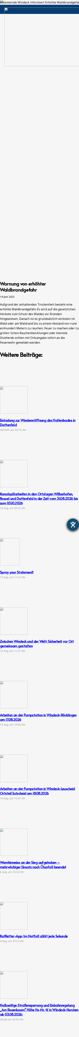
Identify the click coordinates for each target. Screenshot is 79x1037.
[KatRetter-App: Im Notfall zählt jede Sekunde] (14, 928)
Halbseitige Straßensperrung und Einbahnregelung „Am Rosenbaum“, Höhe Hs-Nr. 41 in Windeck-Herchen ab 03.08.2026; (39, 1010)
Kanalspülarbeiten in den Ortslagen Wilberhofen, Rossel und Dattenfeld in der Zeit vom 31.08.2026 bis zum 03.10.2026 (39, 498)
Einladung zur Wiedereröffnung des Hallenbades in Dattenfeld (37, 422)
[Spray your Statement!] (9, 564)
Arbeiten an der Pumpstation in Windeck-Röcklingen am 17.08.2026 (38, 717)
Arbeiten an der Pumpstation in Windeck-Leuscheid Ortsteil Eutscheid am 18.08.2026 (37, 790)
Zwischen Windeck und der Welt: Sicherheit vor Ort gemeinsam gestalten (37, 643)
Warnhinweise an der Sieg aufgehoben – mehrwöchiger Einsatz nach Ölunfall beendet (33, 864)
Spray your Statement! (17, 572)
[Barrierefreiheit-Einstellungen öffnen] (73, 525)
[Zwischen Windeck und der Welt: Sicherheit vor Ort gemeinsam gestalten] (14, 634)
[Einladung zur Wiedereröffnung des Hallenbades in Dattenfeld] (14, 413)
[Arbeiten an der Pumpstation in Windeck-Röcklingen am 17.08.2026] (14, 707)
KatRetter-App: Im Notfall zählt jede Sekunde (34, 936)
